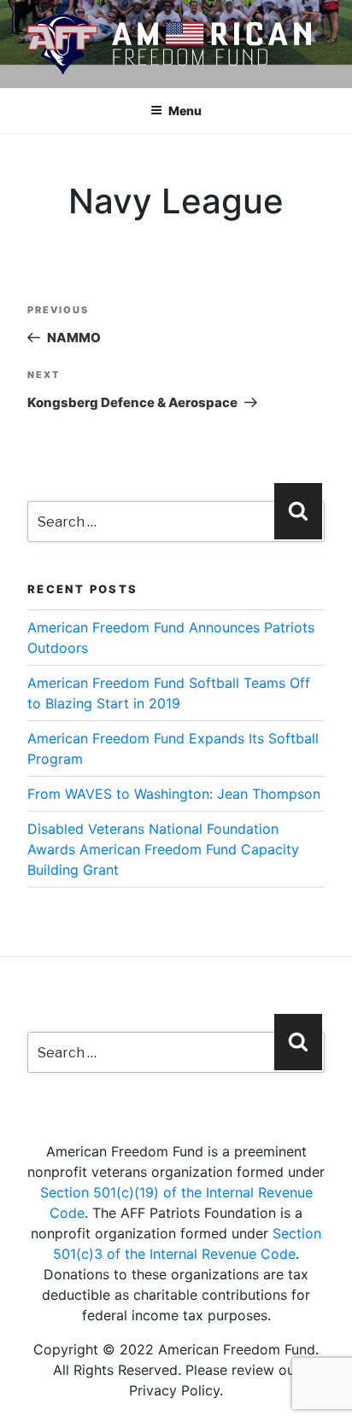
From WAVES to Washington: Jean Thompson (173, 793)
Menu (185, 110)
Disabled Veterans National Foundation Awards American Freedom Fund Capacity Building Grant (163, 849)
